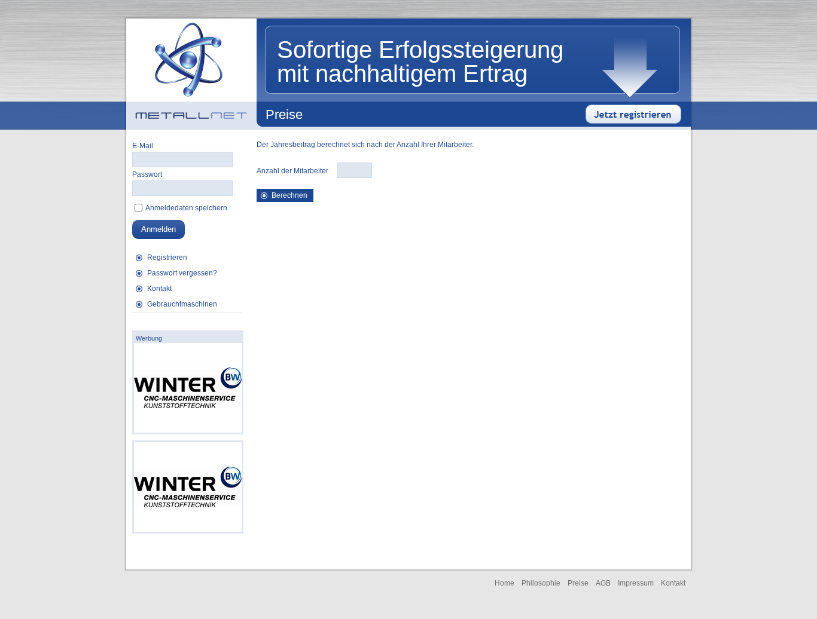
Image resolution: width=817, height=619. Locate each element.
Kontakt (159, 288)
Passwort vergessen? (182, 273)
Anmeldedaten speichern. (186, 208)
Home (504, 583)
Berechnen (289, 195)
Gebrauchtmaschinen (182, 304)
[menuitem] (187, 257)
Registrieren (167, 257)
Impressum (636, 583)
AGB (603, 583)
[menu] (187, 281)
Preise (578, 583)
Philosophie (541, 583)
